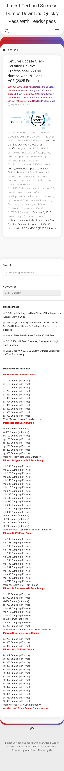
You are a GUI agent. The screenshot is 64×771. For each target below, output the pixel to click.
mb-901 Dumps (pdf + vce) (17, 608)
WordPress (31, 750)
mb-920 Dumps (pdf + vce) (17, 615)
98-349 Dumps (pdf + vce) (16, 655)
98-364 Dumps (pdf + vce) (16, 669)
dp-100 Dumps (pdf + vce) (16, 439)
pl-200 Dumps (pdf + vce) (16, 519)
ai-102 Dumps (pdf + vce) (16, 432)
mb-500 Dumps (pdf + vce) (17, 501)
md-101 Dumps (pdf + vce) (17, 542)
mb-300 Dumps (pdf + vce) (17, 484)
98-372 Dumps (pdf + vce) (16, 687)
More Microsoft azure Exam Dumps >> (23, 419)
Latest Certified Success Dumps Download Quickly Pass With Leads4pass (32, 13)
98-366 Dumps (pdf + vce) (16, 676)
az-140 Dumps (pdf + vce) (16, 387)
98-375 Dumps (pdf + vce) (16, 690)
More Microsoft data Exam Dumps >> (22, 456)
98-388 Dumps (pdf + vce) (16, 701)
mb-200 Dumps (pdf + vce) (17, 466)
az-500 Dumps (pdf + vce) (16, 408)
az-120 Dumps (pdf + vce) (16, 384)
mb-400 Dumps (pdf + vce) (17, 498)
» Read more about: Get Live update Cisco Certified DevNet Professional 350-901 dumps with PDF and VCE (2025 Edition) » (32, 224)
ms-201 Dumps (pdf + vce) (17, 556)
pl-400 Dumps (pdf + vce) (16, 522)
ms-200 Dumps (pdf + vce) (17, 553)
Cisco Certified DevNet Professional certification (31, 144)
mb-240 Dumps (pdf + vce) (17, 480)
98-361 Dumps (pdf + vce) (16, 658)
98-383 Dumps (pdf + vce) (16, 697)
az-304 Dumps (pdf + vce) (16, 401)
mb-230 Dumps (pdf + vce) (17, 476)
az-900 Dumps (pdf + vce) (16, 597)
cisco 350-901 (15, 94)
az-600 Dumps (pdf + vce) (16, 412)
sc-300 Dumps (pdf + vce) (16, 642)
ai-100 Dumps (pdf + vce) (16, 428)
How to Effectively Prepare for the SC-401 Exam (30, 335)
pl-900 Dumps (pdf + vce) (16, 619)
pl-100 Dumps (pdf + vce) (16, 515)
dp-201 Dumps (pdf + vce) (16, 446)
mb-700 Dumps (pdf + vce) (17, 508)
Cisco (49, 90)
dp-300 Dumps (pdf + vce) (16, 453)
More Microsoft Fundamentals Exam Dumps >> (27, 629)
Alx (50, 750)
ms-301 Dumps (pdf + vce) (17, 567)
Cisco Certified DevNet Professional (36, 101)
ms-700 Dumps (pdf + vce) (17, 577)
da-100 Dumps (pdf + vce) (16, 435)
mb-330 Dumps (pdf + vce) (17, 494)
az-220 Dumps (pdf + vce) (16, 394)
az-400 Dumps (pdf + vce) (16, 405)
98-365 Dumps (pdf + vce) (16, 673)
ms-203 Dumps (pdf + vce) (17, 560)
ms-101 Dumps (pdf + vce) (17, 549)
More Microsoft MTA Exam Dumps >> (22, 704)
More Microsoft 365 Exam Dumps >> (22, 585)
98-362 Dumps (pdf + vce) (16, 662)
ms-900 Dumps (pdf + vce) (17, 622)
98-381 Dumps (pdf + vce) (16, 694)
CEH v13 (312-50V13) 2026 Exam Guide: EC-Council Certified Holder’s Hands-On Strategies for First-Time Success (30, 326)
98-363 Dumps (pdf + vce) (16, 666)
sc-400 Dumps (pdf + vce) (16, 646)
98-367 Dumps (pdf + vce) (16, 680)
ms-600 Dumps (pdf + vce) (17, 574)
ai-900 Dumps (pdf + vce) (16, 601)
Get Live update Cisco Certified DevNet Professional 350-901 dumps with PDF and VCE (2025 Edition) (26, 71)
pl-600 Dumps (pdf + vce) (16, 526)
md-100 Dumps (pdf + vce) (17, 539)
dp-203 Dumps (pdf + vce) (16, 449)
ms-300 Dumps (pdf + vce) (17, 563)
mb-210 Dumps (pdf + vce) (17, 469)
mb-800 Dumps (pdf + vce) (17, 512)
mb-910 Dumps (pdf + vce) (17, 611)
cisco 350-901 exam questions (23, 97)
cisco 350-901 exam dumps (38, 94)
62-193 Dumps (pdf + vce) (16, 594)
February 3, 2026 (41, 212)
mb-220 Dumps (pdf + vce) (17, 473)
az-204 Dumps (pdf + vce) (16, 391)
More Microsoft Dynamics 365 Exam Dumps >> (27, 529)
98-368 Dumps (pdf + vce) (16, 683)
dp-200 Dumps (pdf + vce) (16, 442)
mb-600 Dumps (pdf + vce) (17, 505)
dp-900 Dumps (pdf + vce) (16, 604)
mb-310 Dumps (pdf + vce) (17, 487)
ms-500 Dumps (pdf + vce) (17, 570)
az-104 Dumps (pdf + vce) (16, 380)
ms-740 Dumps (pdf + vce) (17, 581)
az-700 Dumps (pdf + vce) (16, 415)
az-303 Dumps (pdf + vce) (16, 398)
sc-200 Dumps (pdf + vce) (16, 639)
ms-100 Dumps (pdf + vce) (17, 546)
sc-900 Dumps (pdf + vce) (16, 626)
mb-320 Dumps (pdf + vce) (17, 491)
